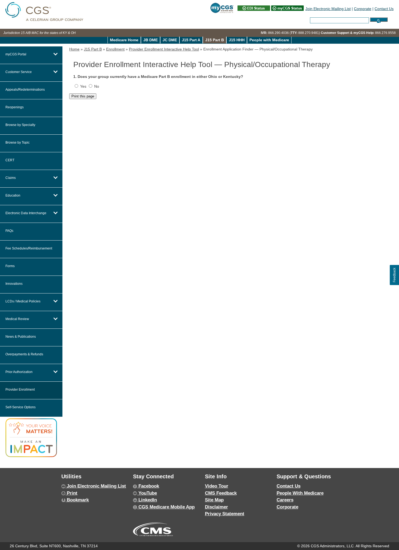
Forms (10, 266)
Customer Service (18, 72)
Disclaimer (216, 507)
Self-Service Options (20, 407)
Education (12, 195)
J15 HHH (237, 40)
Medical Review (17, 319)
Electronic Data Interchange (25, 213)
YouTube (147, 493)
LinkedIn (147, 499)
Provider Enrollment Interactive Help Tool (164, 49)
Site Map (214, 499)
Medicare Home (124, 40)
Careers (285, 499)
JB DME (150, 40)
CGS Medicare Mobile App (166, 507)
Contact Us (384, 9)
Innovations (14, 284)
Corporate (362, 9)
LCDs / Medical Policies (22, 301)
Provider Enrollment (20, 389)
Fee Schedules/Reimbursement (28, 248)
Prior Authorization (19, 372)
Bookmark (77, 499)
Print (71, 493)
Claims (10, 178)
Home (74, 49)
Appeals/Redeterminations (25, 89)
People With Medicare (300, 493)
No (96, 86)
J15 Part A (191, 40)
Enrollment (115, 49)
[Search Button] (379, 19)
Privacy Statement (224, 513)
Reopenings (14, 107)
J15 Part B (214, 40)
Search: (300, 20)
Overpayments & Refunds (24, 354)
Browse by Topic (17, 142)
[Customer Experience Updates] (31, 457)
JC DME (170, 40)
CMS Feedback (221, 493)
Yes (83, 86)
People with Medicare (269, 40)
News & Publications (20, 337)
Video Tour (216, 486)
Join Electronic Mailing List (328, 9)
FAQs (9, 231)
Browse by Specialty (20, 125)
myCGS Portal (15, 54)
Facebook (148, 486)
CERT (9, 160)
